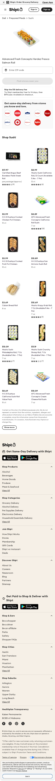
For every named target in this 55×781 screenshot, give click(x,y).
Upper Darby (8, 694)
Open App (47, 2)
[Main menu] (5, 9)
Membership (8, 542)
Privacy (23, 757)
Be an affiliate (9, 628)
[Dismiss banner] (3, 2)
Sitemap (6, 584)
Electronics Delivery (12, 514)
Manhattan (8, 667)
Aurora (5, 687)
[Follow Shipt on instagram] (10, 724)
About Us (6, 565)
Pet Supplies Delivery (12, 511)
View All (6, 491)
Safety (5, 636)
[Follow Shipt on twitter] (23, 724)
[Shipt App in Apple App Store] (10, 458)
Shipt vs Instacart (11, 549)
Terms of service (9, 757)
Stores (5, 538)
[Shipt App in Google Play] (29, 458)
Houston (6, 663)
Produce (6, 483)
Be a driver (7, 625)
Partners (6, 580)
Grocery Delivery (10, 503)
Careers (6, 569)
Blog (4, 577)
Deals (5, 553)
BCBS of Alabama (11, 718)
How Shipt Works (11, 534)
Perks (5, 632)
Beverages (7, 476)
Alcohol (6, 472)
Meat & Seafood (10, 487)
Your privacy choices (43, 757)
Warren (6, 691)
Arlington (7, 683)
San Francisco (9, 656)
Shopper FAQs (9, 640)
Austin (5, 652)
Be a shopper (9, 621)
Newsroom (7, 573)
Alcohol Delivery (10, 507)
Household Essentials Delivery (17, 518)
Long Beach (8, 698)
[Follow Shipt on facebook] (3, 724)
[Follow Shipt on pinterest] (16, 724)
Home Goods (9, 479)
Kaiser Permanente (11, 714)
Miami (5, 660)
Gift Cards (7, 545)
